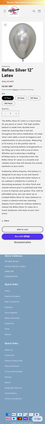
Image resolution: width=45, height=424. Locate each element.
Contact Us (9, 355)
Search (8, 382)
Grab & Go (9, 323)
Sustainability (11, 393)
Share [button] (6, 221)
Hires (7, 329)
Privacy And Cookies (13, 371)
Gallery (8, 334)
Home (7, 291)
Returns (8, 377)
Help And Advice (12, 366)
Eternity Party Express (25, 423)
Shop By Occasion (12, 296)
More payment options (22, 242)
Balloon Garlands (12, 318)
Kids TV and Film (12, 302)
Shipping (15, 89)
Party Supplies (11, 313)
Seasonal (8, 307)
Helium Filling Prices (13, 361)
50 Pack (34, 98)
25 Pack (20, 98)
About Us (9, 350)
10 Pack (7, 98)
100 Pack (8, 103)
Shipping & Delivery (13, 388)
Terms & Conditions (13, 399)
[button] (4, 11)
